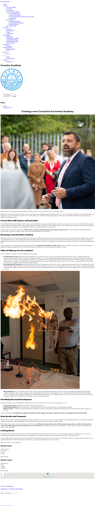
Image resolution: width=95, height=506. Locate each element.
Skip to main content (5, 1)
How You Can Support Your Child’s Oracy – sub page (22, 16)
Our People (9, 9)
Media (8, 57)
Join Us (5, 52)
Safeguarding (7, 35)
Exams (8, 50)
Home (5, 4)
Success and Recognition (15, 15)
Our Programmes (10, 19)
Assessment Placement (15, 21)
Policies (8, 32)
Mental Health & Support (12, 40)
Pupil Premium (10, 33)
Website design (4, 489)
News (5, 55)
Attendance (6, 44)
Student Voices (13, 18)
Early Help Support (11, 43)
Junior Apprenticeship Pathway (17, 22)
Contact (5, 60)
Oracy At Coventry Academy (13, 12)
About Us (6, 5)
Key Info (5, 27)
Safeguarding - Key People (13, 38)
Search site (3, 493)
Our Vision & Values (11, 7)
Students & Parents (8, 47)
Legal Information (9, 486)
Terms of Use (9, 61)
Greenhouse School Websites (16, 489)
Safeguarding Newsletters (12, 41)
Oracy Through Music (15, 13)
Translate (14, 96)
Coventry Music (10, 10)
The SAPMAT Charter (11, 26)
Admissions (9, 29)
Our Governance (11, 30)
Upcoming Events (10, 58)
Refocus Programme (14, 24)
